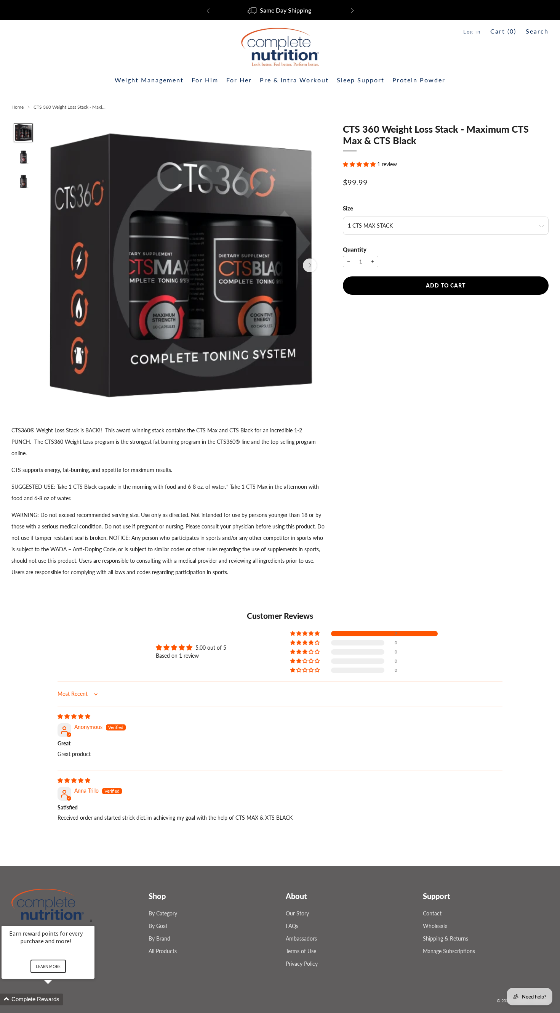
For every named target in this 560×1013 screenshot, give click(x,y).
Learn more (48, 966)
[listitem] (280, 10)
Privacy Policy (302, 963)
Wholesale (435, 926)
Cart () (503, 31)
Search (537, 31)
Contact (432, 913)
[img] (74, 716)
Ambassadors (301, 938)
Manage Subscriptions (449, 951)
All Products (163, 951)
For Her (239, 79)
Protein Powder (418, 79)
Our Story (297, 913)
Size (348, 208)
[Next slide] (310, 265)
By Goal (158, 926)
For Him (205, 79)
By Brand (159, 938)
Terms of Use (301, 951)
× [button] (91, 920)
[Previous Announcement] (208, 11)
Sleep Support (360, 79)
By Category (163, 913)
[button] (360, 164)
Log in (472, 32)
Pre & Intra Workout (294, 79)
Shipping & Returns (445, 938)
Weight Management (149, 79)
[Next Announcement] (352, 11)
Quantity (354, 249)
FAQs (292, 926)
